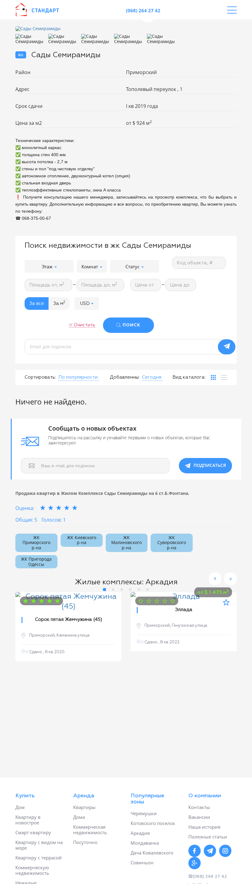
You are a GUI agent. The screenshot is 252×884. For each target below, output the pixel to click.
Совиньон (142, 862)
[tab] (213, 377)
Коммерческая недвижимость (90, 829)
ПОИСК (131, 325)
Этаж (48, 266)
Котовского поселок (153, 823)
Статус (133, 266)
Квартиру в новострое (28, 820)
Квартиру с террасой (38, 857)
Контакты (199, 807)
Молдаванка (145, 843)
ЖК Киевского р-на (81, 540)
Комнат (90, 266)
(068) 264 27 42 (143, 10)
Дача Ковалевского (152, 853)
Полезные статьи (207, 837)
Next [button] (230, 579)
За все (36, 303)
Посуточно (85, 842)
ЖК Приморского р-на (36, 543)
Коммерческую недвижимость (32, 870)
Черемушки (144, 813)
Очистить (84, 325)
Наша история (204, 827)
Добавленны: (125, 377)
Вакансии (199, 817)
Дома (79, 817)
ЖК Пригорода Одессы (36, 561)
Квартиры (84, 807)
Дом (20, 807)
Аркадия (140, 833)
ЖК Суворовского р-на (171, 543)
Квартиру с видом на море (39, 845)
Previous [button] (215, 579)
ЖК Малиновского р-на (126, 543)
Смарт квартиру (33, 832)
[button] (86, 303)
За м (59, 303)
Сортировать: (40, 377)
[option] (97, 28)
